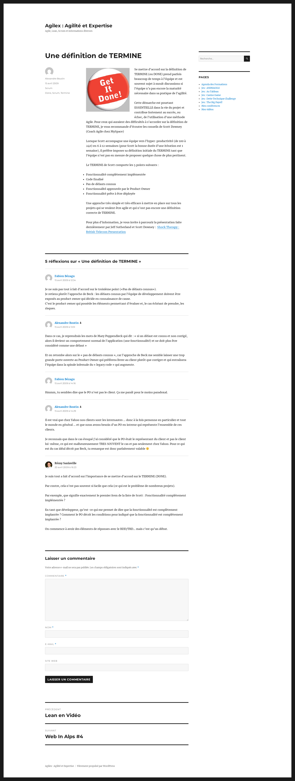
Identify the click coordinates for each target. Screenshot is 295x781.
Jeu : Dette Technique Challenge (218, 98)
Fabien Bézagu (65, 276)
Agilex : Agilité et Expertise (78, 26)
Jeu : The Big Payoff (211, 102)
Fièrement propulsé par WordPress (96, 766)
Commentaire (56, 575)
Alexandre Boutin (55, 78)
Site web (51, 660)
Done (48, 93)
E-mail (50, 644)
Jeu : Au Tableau (210, 91)
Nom (49, 627)
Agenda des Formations (214, 84)
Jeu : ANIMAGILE (210, 88)
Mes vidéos (207, 109)
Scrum (48, 88)
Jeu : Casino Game (211, 95)
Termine (65, 93)
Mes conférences (210, 105)
